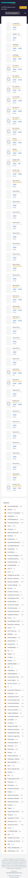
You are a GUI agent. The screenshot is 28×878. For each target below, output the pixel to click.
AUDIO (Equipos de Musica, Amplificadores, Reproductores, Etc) (13, 519)
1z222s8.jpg (15, 44)
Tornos (9, 828)
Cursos (10, 618)
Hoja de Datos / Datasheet (14, 677)
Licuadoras (11, 723)
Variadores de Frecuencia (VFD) (14, 838)
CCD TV (10, 569)
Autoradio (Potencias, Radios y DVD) (14, 523)
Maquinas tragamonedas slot (14, 736)
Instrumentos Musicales (14, 706)
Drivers (10, 628)
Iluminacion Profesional (14, 690)
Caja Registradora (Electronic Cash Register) (14, 546)
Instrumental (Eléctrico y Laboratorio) (14, 703)
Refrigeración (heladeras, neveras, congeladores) (14, 802)
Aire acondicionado (13, 506)
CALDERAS (11, 552)
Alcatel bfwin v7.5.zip (17, 369)
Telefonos (10, 815)
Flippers (10, 654)
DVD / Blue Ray (12, 631)
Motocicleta (11, 749)
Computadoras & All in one (14, 598)
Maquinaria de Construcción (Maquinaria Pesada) (14, 729)
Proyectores (11, 785)
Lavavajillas (11, 720)
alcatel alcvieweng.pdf (17, 317)
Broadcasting (11, 539)
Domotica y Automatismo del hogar (14, 624)
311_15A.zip (15, 65)
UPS (9, 834)
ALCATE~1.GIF (16, 170)
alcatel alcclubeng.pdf (17, 285)
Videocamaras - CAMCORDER (14, 851)
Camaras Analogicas (13, 555)
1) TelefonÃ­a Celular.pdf (18, 23)
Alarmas (10, 509)
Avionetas (10, 529)
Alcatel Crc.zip (15, 400)
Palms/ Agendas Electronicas (14, 769)
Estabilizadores (12, 647)
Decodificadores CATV (14, 621)
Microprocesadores (13, 743)
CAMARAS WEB (12, 562)
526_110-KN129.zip (17, 128)
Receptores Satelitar (13, 798)
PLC (9, 775)
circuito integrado (12, 585)
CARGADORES (12, 565)
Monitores (10, 746)
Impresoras (11, 693)
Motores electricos (13, 756)
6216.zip (14, 139)
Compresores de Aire (14, 595)
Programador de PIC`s (14, 779)
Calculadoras (11, 549)
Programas (11, 782)
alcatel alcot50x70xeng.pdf (18, 306)
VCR (9, 844)
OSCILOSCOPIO (12, 762)
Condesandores (12, 601)
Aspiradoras (11, 516)
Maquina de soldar (13, 726)
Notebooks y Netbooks (14, 759)
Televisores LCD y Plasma (14, 825)
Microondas (11, 739)
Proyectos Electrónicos (14, 788)
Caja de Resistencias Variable (14, 542)
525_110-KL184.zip (17, 118)
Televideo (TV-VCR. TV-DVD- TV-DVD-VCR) (14, 818)
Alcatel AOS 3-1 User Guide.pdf (20, 338)
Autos (9, 526)
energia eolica (11, 641)
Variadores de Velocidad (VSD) (14, 841)
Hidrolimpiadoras (12, 674)
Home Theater (12, 680)
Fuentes (10, 660)
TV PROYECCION (12, 831)
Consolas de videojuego (14, 605)
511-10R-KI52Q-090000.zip (19, 97)
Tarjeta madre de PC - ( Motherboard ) (14, 811)
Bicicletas (10, 536)
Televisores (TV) (12, 821)
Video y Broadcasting (13, 848)
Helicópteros (11, 670)
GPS (9, 667)
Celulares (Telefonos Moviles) (14, 578)
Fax (8, 651)
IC (8, 687)
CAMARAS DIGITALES (14, 559)
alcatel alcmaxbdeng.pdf (18, 296)
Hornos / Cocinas (12, 683)
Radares (10, 792)
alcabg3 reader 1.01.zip (17, 160)
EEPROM (10, 634)
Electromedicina (12, 637)
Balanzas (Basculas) (13, 532)
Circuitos (10, 588)
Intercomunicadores (13, 710)
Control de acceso (13, 608)
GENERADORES (12, 664)
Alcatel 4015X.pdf (16, 191)
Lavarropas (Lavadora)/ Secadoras (14, 716)
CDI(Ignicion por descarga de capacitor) (14, 575)
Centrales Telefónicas (14, 582)
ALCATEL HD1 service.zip (18, 484)
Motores (10, 752)
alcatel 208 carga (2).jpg (18, 180)
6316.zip (14, 149)
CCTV (9, 572)
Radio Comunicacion (13, 795)
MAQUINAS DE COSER (14, 733)
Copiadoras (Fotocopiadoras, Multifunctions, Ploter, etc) (14, 614)
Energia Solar (11, 644)
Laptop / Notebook (13, 713)
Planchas (10, 772)
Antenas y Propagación (14, 513)
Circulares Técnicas (13, 592)
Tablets (10, 808)
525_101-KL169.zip (17, 107)
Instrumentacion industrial (14, 700)
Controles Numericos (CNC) (14, 611)
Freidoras (10, 657)
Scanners (10, 805)
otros (9, 765)
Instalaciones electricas (14, 697)
